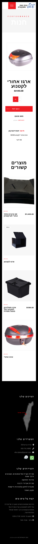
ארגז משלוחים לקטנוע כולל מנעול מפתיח (10, 309)
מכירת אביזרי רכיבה (25, 483)
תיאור (22, 131)
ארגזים (15, 120)
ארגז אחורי (8, 357)
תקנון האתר (29, 490)
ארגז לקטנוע (9, 262)
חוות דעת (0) (14, 131)
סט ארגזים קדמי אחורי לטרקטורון (11, 215)
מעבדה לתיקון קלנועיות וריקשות (21, 487)
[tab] (24, 131)
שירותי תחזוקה (28, 480)
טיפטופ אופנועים (13, 537)
